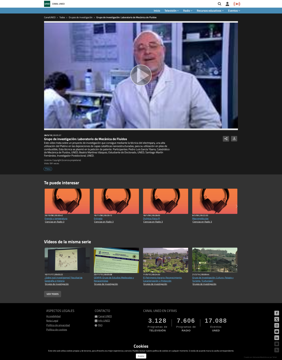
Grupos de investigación (81, 17)
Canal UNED (105, 316)
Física (48, 168)
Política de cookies (56, 330)
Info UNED (104, 321)
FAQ (100, 325)
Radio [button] (187, 10)
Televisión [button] (170, 10)
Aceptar (141, 356)
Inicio (157, 10)
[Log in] (227, 4)
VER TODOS (53, 294)
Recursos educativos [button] (209, 10)
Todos (62, 17)
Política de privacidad (58, 325)
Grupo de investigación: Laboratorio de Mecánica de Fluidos (126, 17)
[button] (237, 206)
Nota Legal (52, 321)
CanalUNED (50, 17)
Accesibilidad (53, 316)
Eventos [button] (233, 10)
